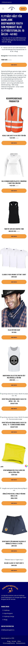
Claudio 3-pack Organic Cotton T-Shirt (14, 274)
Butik (23, 9)
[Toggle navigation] (3, 8)
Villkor (19, 641)
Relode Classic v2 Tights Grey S (14, 563)
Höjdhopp (7, 610)
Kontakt (14, 641)
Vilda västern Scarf (14, 330)
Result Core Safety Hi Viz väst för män (14, 135)
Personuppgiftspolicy (9, 643)
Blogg (5, 619)
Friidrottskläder (12, 56)
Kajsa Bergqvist (8, 613)
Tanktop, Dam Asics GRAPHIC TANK (14, 229)
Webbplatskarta (20, 643)
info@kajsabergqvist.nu (7, 2)
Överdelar (20, 56)
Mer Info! (14, 65)
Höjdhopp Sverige (9, 616)
